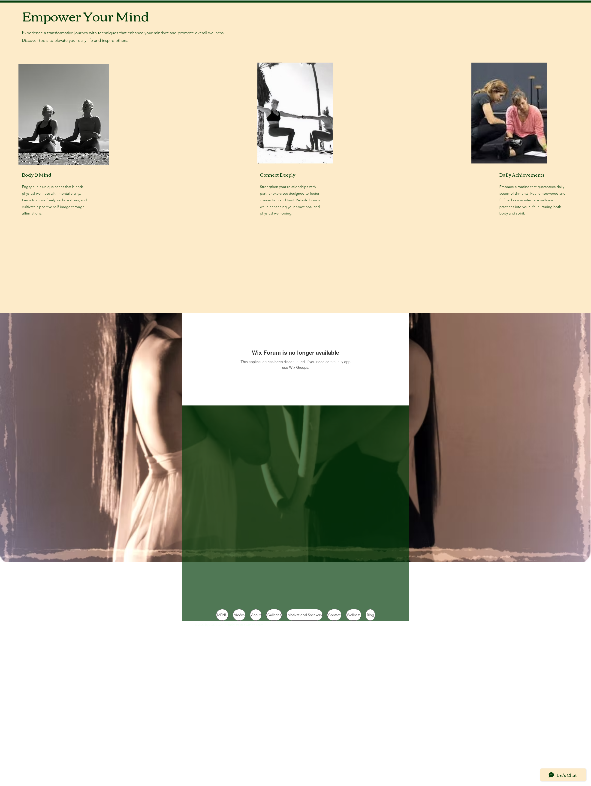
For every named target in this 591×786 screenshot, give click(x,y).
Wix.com (257, 624)
